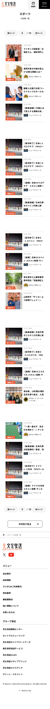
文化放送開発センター (13, 629)
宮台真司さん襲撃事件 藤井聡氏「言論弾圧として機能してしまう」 (34, 280)
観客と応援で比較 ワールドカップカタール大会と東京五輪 (34, 91)
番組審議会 (8, 599)
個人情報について (11, 605)
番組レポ (10, 60)
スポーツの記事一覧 (14, 535)
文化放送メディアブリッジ (15, 661)
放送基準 (7, 593)
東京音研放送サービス (13, 648)
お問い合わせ (9, 612)
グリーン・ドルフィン (13, 674)
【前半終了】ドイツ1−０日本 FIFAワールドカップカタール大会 (34, 469)
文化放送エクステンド (13, 667)
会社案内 (7, 573)
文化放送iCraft (10, 654)
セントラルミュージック (14, 635)
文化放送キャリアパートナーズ (17, 642)
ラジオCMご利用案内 (12, 586)
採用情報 (7, 580)
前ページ (11, 33)
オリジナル (10, 119)
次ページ (38, 33)
